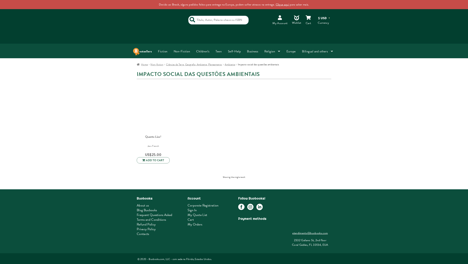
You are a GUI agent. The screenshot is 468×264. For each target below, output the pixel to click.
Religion (269, 51)
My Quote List (197, 214)
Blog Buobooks (147, 210)
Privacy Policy (146, 229)
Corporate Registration (203, 205)
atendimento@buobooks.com (310, 233)
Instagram (250, 207)
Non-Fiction (182, 51)
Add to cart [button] (155, 160)
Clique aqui (282, 4)
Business (252, 51)
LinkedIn (259, 207)
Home (144, 64)
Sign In (192, 210)
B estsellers (144, 51)
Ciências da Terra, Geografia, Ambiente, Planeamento (194, 64)
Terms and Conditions (151, 219)
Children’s (202, 51)
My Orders (195, 224)
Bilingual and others (315, 51)
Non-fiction (156, 64)
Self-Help (234, 51)
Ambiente (230, 64)
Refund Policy (146, 224)
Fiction (162, 51)
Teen (219, 51)
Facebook (241, 207)
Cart (191, 219)
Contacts (143, 233)
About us (143, 205)
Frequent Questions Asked (154, 214)
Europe (291, 51)
